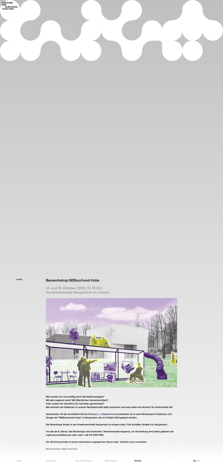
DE (194, 461)
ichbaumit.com (109, 414)
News (18, 461)
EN (199, 461)
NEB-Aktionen (111, 461)
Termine (137, 461)
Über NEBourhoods (83, 461)
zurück (19, 279)
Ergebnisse (51, 461)
